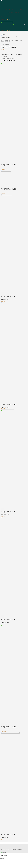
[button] (2, 162)
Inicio (2, 40)
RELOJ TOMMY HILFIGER (9, 165)
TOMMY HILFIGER (5, 41)
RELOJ (16, 40)
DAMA (21, 40)
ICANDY (7, 40)
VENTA (11, 40)
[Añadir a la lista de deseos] (13, 162)
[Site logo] (7, 4)
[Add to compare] (9, 162)
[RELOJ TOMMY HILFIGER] (7, 111)
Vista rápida (6, 162)
